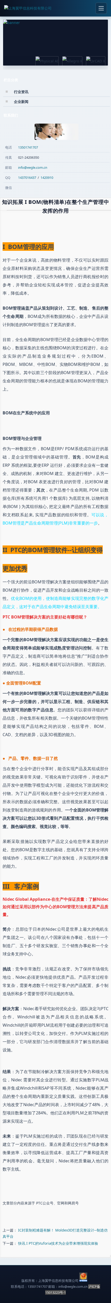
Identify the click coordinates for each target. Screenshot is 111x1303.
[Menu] (101, 8)
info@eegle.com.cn (32, 167)
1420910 (47, 177)
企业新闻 (21, 101)
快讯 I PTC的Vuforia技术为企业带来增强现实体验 (58, 1243)
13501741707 (28, 147)
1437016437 (27, 177)
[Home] (28, 8)
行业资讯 (21, 91)
